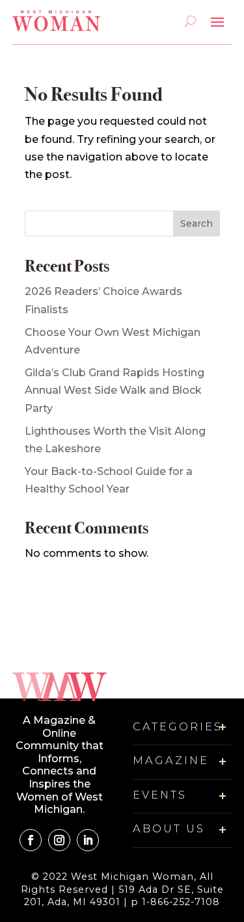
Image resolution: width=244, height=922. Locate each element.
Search (196, 223)
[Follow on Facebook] (31, 840)
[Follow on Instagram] (59, 840)
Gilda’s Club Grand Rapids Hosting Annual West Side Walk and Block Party (114, 390)
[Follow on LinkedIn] (88, 840)
